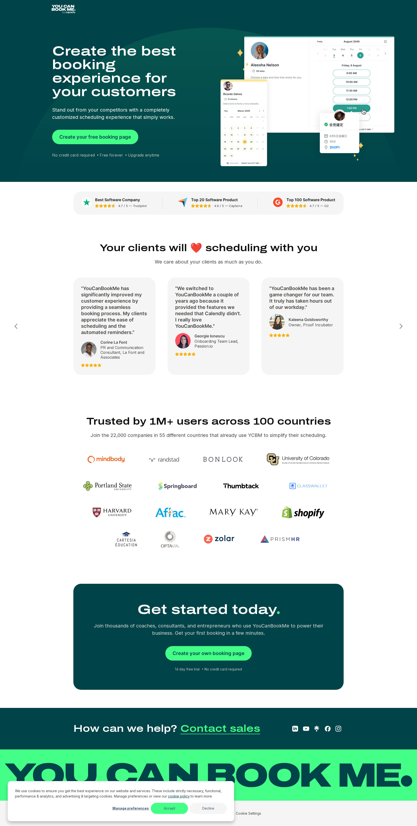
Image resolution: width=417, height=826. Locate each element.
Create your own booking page (208, 653)
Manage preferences (130, 808)
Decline (208, 808)
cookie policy (179, 796)
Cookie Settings (248, 813)
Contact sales (220, 728)
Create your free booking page (95, 137)
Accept (169, 808)
